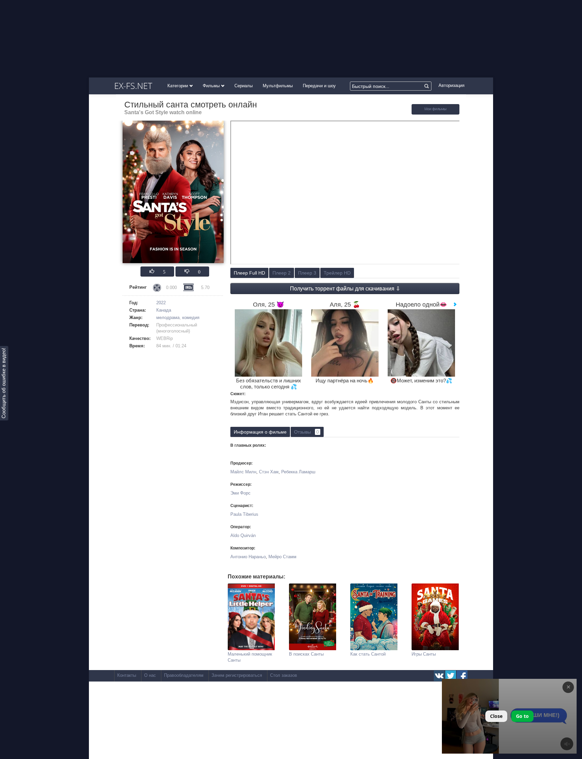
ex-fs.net (133, 85)
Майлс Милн (243, 471)
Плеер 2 (281, 273)
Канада (163, 310)
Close (496, 716)
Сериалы (243, 85)
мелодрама (168, 317)
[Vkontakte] (439, 676)
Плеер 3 (307, 273)
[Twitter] (450, 676)
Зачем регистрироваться (237, 675)
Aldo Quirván (243, 535)
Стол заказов (283, 675)
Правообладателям (183, 675)
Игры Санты (424, 654)
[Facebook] (462, 676)
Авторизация (451, 85)
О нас (150, 675)
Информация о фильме (260, 432)
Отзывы (306, 432)
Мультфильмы (278, 85)
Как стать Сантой (368, 654)
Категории (178, 85)
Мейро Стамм (282, 556)
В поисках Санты (306, 654)
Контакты (126, 675)
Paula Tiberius (244, 514)
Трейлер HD (337, 273)
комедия (190, 317)
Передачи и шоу (319, 85)
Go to (522, 716)
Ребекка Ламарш (298, 471)
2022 (161, 302)
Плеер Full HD (249, 273)
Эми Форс (240, 493)
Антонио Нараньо (248, 556)
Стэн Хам (269, 471)
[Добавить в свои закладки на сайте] (435, 113)
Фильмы (212, 85)
